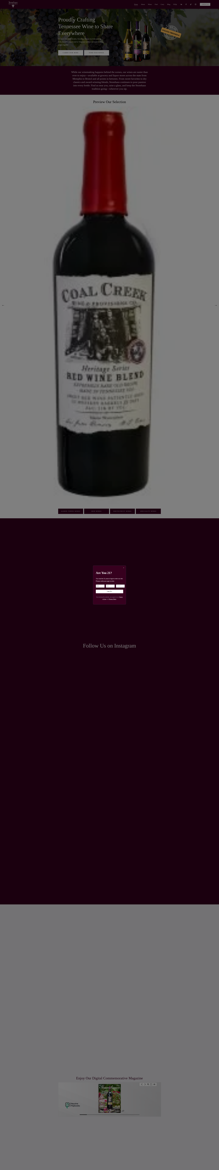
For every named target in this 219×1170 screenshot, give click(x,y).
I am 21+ (109, 591)
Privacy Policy (112, 599)
